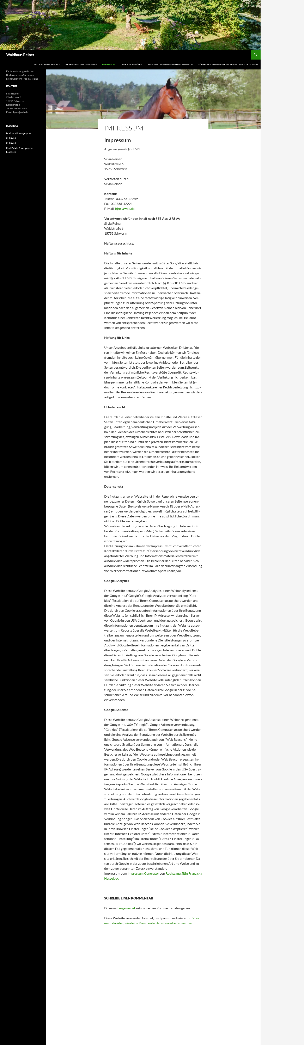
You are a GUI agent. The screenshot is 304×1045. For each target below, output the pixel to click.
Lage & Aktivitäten (131, 64)
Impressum (108, 64)
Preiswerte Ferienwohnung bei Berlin (170, 64)
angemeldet (126, 908)
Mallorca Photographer (19, 133)
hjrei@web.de (124, 208)
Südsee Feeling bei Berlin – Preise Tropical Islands (228, 64)
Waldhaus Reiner (20, 54)
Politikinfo (11, 138)
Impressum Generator (143, 873)
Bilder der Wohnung (47, 64)
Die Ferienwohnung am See (81, 64)
